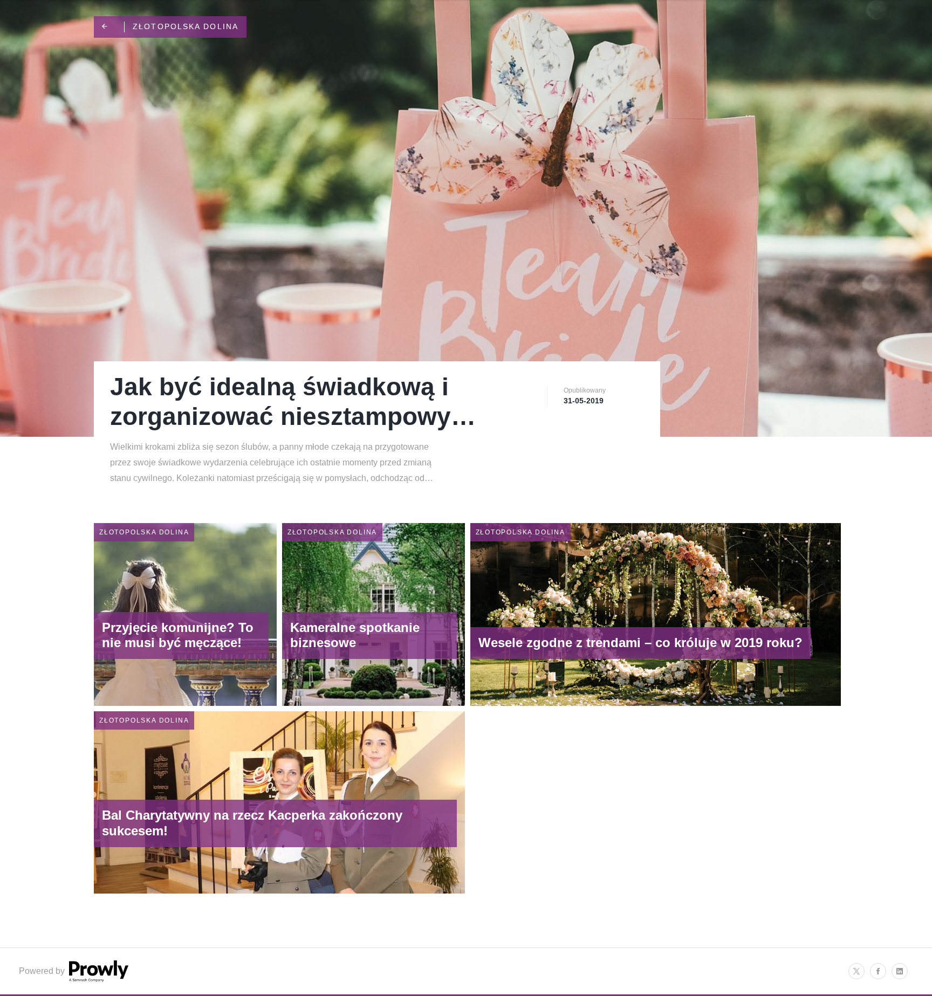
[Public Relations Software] (97, 979)
